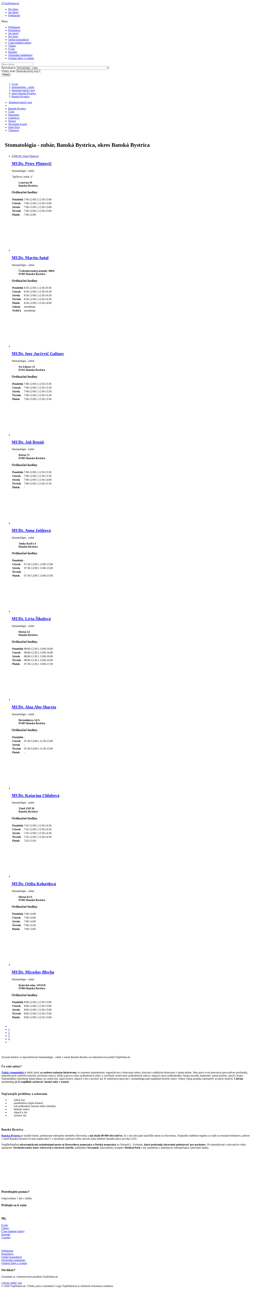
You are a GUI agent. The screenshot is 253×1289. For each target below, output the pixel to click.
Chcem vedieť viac (11, 1282)
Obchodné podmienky (20, 55)
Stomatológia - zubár (23, 87)
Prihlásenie (14, 15)
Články (12, 45)
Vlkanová (13, 130)
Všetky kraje (8, 71)
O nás (11, 48)
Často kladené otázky (19, 42)
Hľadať (6, 74)
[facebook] (1, 1211)
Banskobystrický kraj (23, 90)
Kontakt (12, 52)
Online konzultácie (18, 39)
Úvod (15, 84)
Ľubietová (13, 117)
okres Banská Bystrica (24, 93)
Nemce (12, 121)
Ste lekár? (13, 12)
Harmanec (13, 114)
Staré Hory (14, 127)
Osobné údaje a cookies (21, 58)
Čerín (11, 111)
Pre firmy (13, 9)
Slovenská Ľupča (17, 124)
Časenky (6, 1237)
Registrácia (14, 30)
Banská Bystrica (20, 96)
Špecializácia (8, 67)
